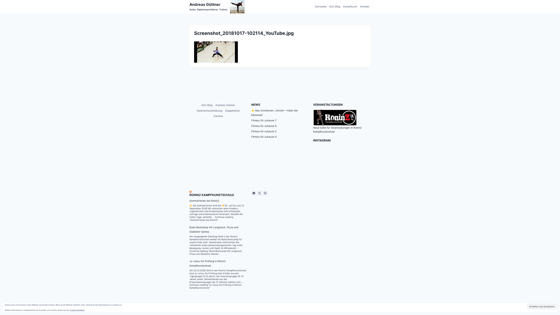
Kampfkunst (350, 6)
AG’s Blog (334, 6)
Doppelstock (232, 110)
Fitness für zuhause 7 (263, 120)
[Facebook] (253, 193)
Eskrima (218, 116)
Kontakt (364, 6)
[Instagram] (265, 193)
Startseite (320, 6)
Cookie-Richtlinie (77, 310)
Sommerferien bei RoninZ (204, 200)
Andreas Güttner (225, 105)
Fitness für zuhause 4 (264, 136)
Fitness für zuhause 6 (264, 126)
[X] (259, 193)
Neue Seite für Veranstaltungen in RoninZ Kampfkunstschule (337, 129)
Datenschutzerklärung (209, 110)
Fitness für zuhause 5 (263, 131)
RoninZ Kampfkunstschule (211, 195)
